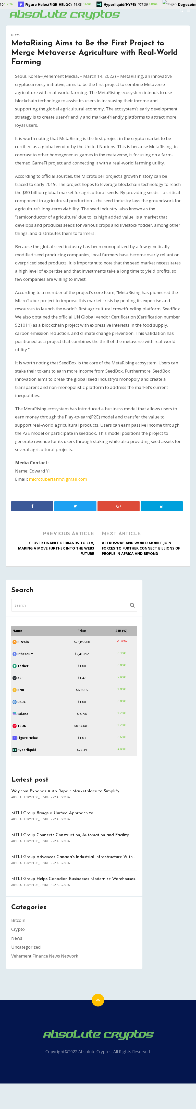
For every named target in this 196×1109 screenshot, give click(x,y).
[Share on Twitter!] (75, 506)
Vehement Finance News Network (44, 956)
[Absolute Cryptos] (64, 14)
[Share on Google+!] (118, 506)
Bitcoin (18, 920)
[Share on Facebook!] (32, 506)
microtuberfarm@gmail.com (58, 479)
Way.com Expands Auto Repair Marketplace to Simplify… (66, 791)
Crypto (18, 929)
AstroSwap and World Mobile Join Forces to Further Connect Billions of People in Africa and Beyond (141, 548)
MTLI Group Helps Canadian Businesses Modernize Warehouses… (74, 879)
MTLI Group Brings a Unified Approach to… (53, 813)
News (15, 35)
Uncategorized (26, 947)
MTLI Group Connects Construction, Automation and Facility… (71, 835)
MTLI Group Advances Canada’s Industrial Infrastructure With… (73, 857)
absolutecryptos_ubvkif (30, 797)
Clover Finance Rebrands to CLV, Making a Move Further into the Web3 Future (56, 548)
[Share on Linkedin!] (162, 506)
